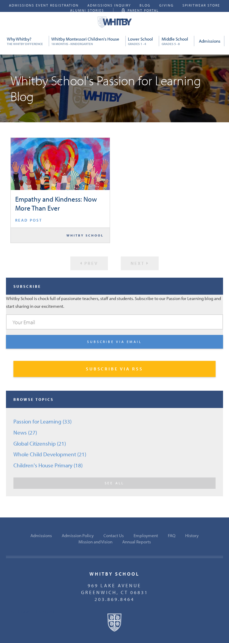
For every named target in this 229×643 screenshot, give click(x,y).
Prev (90, 263)
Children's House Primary (48, 465)
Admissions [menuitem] (209, 41)
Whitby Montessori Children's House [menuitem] (85, 41)
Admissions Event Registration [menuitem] (44, 5)
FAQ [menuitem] (171, 535)
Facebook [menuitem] (19, 611)
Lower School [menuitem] (140, 41)
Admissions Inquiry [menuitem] (109, 5)
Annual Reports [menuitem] (136, 542)
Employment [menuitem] (146, 535)
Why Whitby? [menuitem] (25, 41)
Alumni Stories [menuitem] (87, 10)
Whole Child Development (49, 454)
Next (138, 263)
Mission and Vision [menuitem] (95, 542)
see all (115, 482)
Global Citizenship (39, 443)
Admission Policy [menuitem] (78, 535)
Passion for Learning (42, 421)
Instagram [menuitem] (46, 611)
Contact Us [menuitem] (113, 535)
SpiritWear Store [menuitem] (201, 5)
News (25, 432)
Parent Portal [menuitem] (143, 10)
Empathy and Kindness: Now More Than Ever (56, 203)
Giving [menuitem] (166, 5)
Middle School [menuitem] (175, 41)
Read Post (28, 219)
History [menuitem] (192, 535)
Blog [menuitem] (145, 5)
